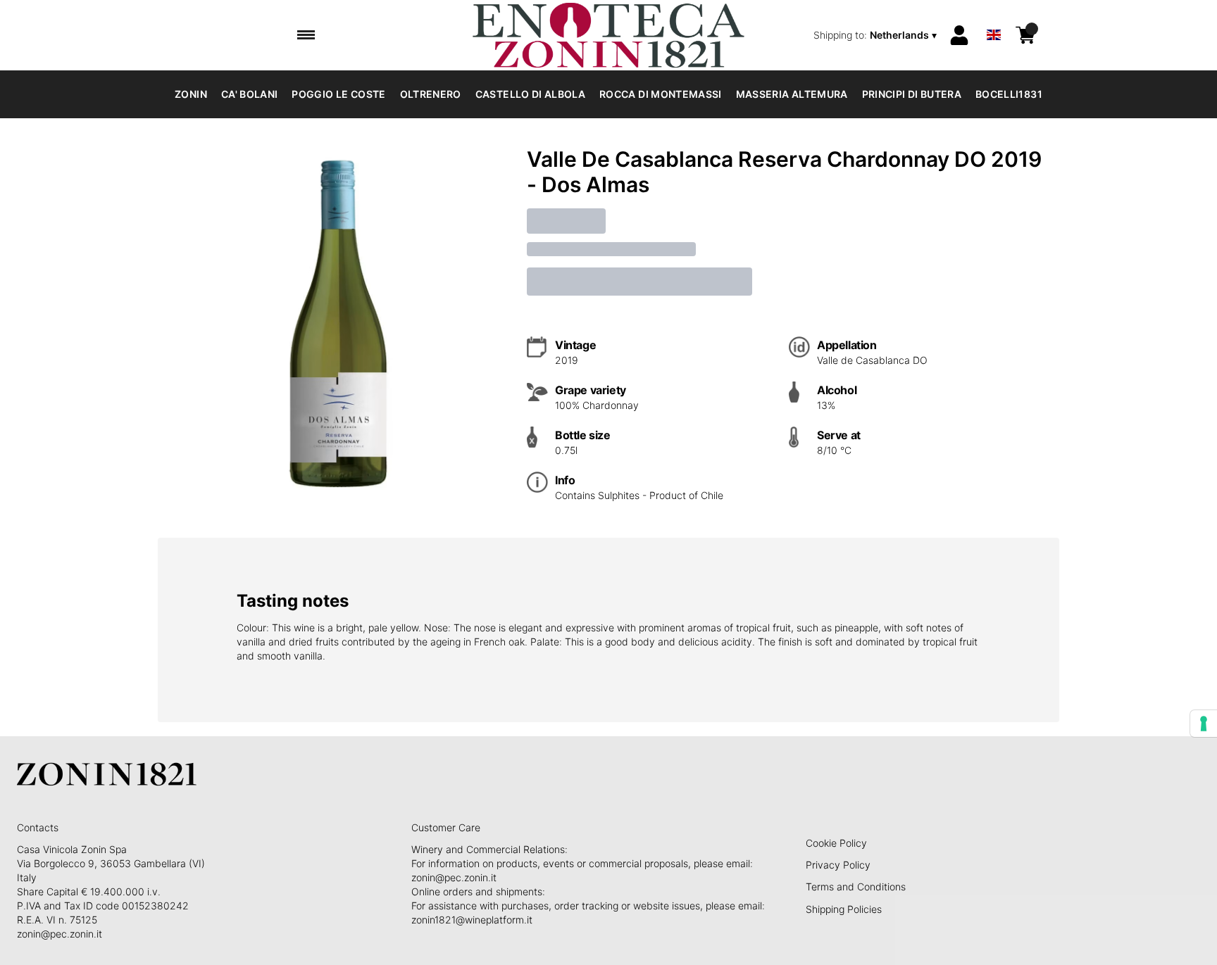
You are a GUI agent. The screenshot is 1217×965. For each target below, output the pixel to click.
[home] (608, 35)
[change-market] (876, 35)
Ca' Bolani (249, 94)
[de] (993, 16)
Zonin (191, 94)
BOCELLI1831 (1008, 94)
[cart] (1025, 35)
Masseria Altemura (792, 94)
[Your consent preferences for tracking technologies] (1203, 723)
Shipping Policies (844, 909)
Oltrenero (430, 94)
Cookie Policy (836, 843)
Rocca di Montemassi (660, 94)
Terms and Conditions (856, 887)
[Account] (959, 35)
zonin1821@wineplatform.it (471, 920)
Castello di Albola (530, 94)
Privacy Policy (838, 865)
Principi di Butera (911, 94)
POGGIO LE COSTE (338, 94)
